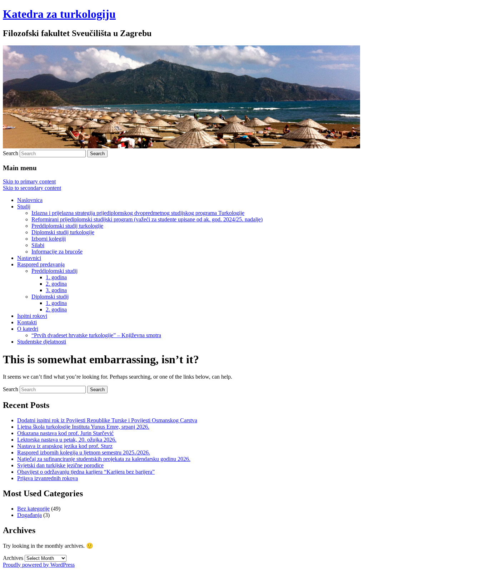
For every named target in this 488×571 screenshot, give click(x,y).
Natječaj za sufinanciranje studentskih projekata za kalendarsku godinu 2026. (103, 459)
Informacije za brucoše (57, 251)
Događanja (29, 515)
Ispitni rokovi (32, 316)
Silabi (37, 245)
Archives (13, 558)
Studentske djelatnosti (41, 342)
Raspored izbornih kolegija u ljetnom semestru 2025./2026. (83, 452)
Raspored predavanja (41, 264)
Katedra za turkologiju (59, 14)
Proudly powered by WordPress (39, 565)
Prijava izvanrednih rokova (47, 478)
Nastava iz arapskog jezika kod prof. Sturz (65, 446)
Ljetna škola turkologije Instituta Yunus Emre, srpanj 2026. (83, 427)
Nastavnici (29, 258)
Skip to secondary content (32, 188)
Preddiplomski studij (54, 271)
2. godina (56, 284)
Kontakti (27, 322)
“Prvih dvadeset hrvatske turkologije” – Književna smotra (96, 335)
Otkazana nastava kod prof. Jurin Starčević (65, 433)
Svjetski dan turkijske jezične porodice (60, 465)
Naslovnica (30, 200)
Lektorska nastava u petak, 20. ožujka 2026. (66, 440)
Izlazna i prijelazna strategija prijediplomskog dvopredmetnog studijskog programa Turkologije (137, 213)
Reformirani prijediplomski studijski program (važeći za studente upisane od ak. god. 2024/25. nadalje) (147, 219)
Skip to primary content (29, 181)
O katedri (27, 329)
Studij (23, 206)
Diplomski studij (50, 297)
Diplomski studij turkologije (62, 232)
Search (10, 153)
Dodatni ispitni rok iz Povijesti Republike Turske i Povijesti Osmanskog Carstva (107, 420)
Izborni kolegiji (48, 239)
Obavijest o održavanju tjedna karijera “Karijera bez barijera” (86, 472)
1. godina (56, 277)
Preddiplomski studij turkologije (67, 226)
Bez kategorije (33, 509)
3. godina (56, 290)
